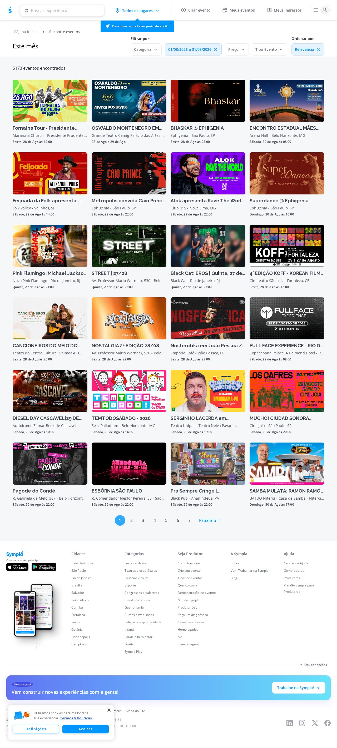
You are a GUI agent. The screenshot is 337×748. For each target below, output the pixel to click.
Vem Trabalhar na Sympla (250, 570)
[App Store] (17, 567)
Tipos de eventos (190, 578)
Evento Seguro (188, 644)
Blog (234, 578)
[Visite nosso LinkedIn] (289, 723)
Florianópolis (80, 637)
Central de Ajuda (296, 563)
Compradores (294, 570)
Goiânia (77, 629)
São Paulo (78, 570)
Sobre (235, 563)
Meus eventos (242, 10)
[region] (61, 722)
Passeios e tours (136, 578)
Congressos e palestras (142, 592)
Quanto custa (187, 585)
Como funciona (189, 563)
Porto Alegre (80, 600)
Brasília (76, 585)
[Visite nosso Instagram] (302, 723)
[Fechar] (109, 710)
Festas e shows (136, 563)
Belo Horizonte (82, 563)
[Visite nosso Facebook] (327, 723)
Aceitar (85, 728)
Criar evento (199, 10)
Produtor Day (187, 607)
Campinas (78, 644)
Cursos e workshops (139, 615)
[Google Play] (44, 567)
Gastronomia (134, 607)
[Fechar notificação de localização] (171, 23)
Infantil (130, 629)
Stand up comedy (137, 600)
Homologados (188, 629)
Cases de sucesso (191, 622)
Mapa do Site (135, 711)
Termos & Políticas (76, 718)
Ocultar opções (315, 664)
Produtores (292, 578)
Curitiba (77, 607)
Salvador (77, 592)
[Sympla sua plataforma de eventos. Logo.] (10, 10)
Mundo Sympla (189, 600)
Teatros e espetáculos (141, 570)
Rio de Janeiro (81, 578)
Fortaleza (78, 615)
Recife (75, 622)
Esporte (130, 585)
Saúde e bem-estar (138, 637)
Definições (36, 728)
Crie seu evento (189, 570)
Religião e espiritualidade (143, 622)
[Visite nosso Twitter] (315, 723)
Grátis (129, 644)
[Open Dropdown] (320, 10)
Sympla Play (133, 651)
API (180, 637)
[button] (137, 26)
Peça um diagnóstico (193, 615)
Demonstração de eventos (197, 592)
